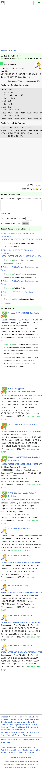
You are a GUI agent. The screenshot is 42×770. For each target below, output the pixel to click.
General (20, 719)
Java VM (4, 725)
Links (32, 750)
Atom (3, 742)
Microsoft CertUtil (30, 725)
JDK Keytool (15, 725)
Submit (25, 223)
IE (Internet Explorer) (10, 722)
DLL (2, 750)
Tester (3, 747)
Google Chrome (32, 719)
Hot (8, 740)
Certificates (16, 750)
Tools (3, 735)
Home (3, 51)
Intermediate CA (28, 722)
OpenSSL (34, 727)
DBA (20, 747)
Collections (23, 740)
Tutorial (10, 735)
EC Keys (12, 51)
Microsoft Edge (7, 727)
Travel (19, 752)
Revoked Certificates (10, 732)
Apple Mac (14, 717)
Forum (31, 752)
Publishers (20, 730)
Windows (27, 735)
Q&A (38, 750)
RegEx (26, 750)
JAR (34, 747)
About (14, 740)
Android (4, 717)
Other (3, 730)
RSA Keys (34, 732)
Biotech (4, 752)
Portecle (10, 730)
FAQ (25, 752)
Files (7, 750)
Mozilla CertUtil (22, 727)
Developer (12, 747)
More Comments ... (9, 303)
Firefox (12, 719)
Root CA (25, 732)
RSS (38, 740)
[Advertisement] (21, 27)
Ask (8, 742)
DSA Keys (33, 717)
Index (31, 740)
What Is (18, 735)
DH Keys (24, 717)
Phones (12, 752)
